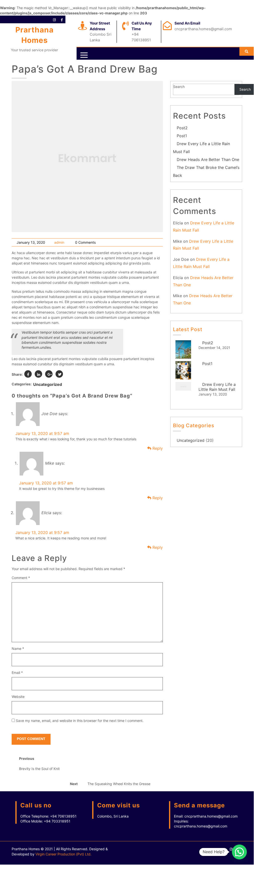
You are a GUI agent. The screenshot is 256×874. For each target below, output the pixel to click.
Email (17, 672)
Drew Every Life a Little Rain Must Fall (217, 387)
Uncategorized (47, 384)
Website (18, 696)
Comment (21, 578)
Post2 (182, 127)
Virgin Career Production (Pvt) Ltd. (63, 854)
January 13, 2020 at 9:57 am (42, 433)
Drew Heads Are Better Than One (208, 159)
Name (18, 648)
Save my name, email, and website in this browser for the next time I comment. (79, 720)
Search (179, 86)
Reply (157, 448)
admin (59, 242)
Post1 (182, 135)
